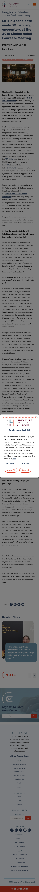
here (14, 459)
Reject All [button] (25, 470)
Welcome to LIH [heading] (19, 430)
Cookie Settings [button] (23, 463)
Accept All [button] (11, 470)
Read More (10, 463)
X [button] (36, 417)
